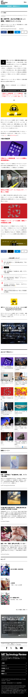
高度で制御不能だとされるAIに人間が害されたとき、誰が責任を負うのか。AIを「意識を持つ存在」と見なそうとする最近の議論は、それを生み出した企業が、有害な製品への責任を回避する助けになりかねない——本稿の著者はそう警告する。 (14, 548)
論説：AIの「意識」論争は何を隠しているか (13, 543)
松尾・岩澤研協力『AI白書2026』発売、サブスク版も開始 (15, 270)
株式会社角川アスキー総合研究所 (14, 682)
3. (12, 96)
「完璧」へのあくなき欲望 (16, 584)
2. (12, 94)
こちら (5, 135)
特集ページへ (21, 341)
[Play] (3, 90)
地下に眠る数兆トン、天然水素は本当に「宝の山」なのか (15, 262)
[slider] (24, 90)
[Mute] (21, 90)
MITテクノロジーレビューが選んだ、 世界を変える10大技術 (13, 618)
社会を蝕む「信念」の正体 (16, 598)
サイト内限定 (3, 12)
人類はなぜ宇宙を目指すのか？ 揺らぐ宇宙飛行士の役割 (15, 290)
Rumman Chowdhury (5, 554)
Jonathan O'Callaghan (5, 521)
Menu (25, 2)
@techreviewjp (13, 135)
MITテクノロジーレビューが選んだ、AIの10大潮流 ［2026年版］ (13, 328)
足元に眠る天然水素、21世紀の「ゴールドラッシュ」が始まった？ (15, 277)
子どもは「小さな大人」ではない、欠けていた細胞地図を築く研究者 (15, 284)
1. (12, 93)
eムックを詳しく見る (20, 609)
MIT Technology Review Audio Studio (9, 28)
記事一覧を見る (20, 243)
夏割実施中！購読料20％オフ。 (14, 6)
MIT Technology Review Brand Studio (8, 485)
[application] (14, 90)
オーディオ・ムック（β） (9, 241)
